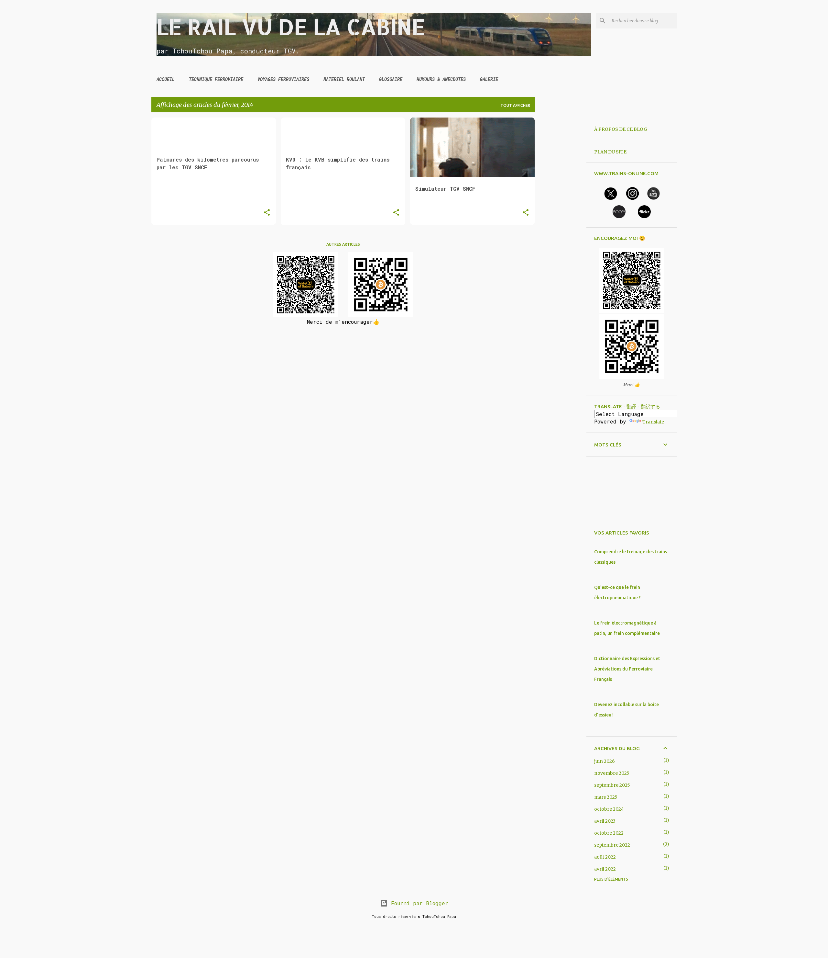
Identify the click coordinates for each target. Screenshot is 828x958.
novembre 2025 (611, 773)
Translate (653, 422)
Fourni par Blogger (418, 903)
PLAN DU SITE (610, 152)
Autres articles (343, 244)
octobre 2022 (609, 833)
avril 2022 (605, 869)
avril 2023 (605, 821)
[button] (267, 213)
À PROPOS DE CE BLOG (620, 129)
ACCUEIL (166, 79)
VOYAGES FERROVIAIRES (283, 79)
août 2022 (605, 857)
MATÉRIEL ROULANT (344, 79)
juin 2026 (604, 761)
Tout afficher (515, 105)
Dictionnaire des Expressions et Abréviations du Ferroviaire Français (627, 669)
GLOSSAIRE (390, 79)
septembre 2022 (612, 845)
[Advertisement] (561, 215)
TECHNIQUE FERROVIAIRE (216, 79)
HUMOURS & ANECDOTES (441, 79)
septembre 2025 (612, 785)
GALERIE (489, 79)
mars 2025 (605, 797)
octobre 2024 (609, 809)
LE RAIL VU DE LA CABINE (291, 26)
